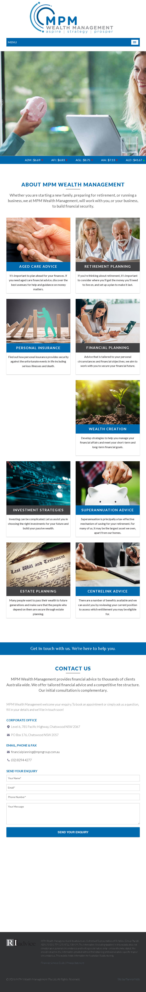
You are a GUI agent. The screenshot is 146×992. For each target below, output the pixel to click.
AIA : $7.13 (93, 160)
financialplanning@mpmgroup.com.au (35, 752)
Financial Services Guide (53, 962)
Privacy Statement (75, 962)
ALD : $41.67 (119, 160)
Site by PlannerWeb (129, 979)
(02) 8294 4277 (21, 760)
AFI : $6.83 (43, 160)
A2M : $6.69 (17, 160)
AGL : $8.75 (68, 160)
